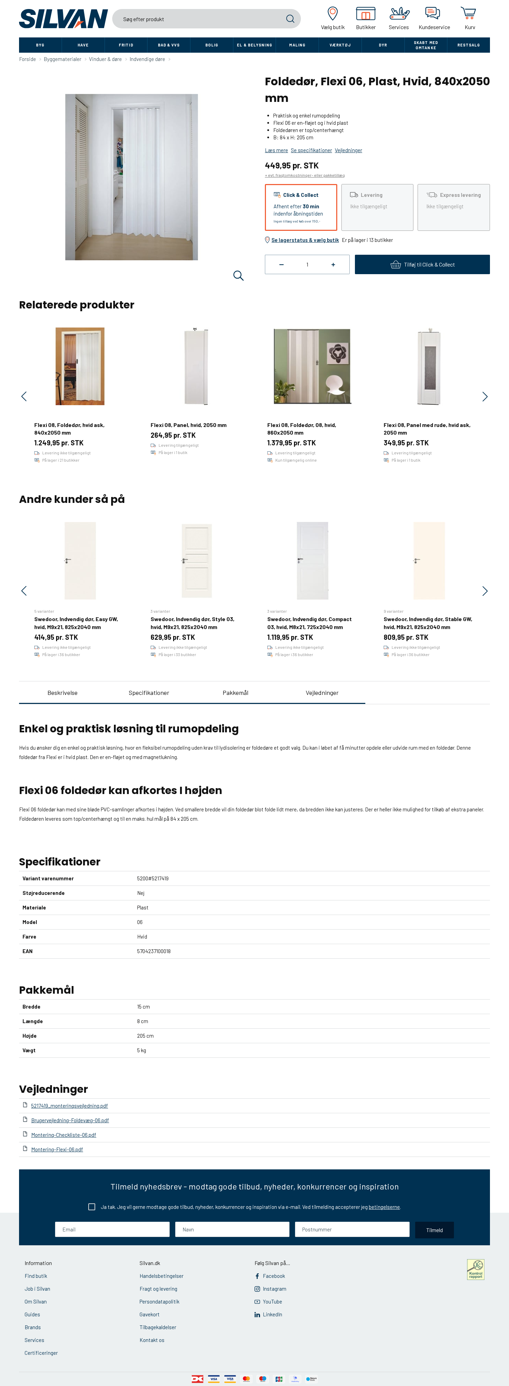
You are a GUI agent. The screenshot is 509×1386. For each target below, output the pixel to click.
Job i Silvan (37, 1288)
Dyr (383, 45)
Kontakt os (152, 1340)
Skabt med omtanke (426, 45)
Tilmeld (434, 1230)
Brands (33, 1327)
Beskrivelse (62, 692)
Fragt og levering (158, 1288)
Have (83, 45)
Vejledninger (322, 692)
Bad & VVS (169, 45)
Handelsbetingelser (162, 1276)
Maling (297, 45)
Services (34, 1340)
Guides (32, 1314)
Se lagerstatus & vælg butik (305, 240)
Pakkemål (235, 692)
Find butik (36, 1276)
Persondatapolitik (159, 1301)
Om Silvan (36, 1301)
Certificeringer (41, 1353)
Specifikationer (149, 692)
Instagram (274, 1288)
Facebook (274, 1276)
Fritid (126, 45)
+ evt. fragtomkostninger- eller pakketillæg (305, 175)
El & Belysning (254, 45)
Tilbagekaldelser (158, 1327)
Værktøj (340, 45)
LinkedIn (272, 1314)
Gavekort (150, 1314)
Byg (40, 45)
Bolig (211, 45)
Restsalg (468, 45)
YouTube (272, 1301)
